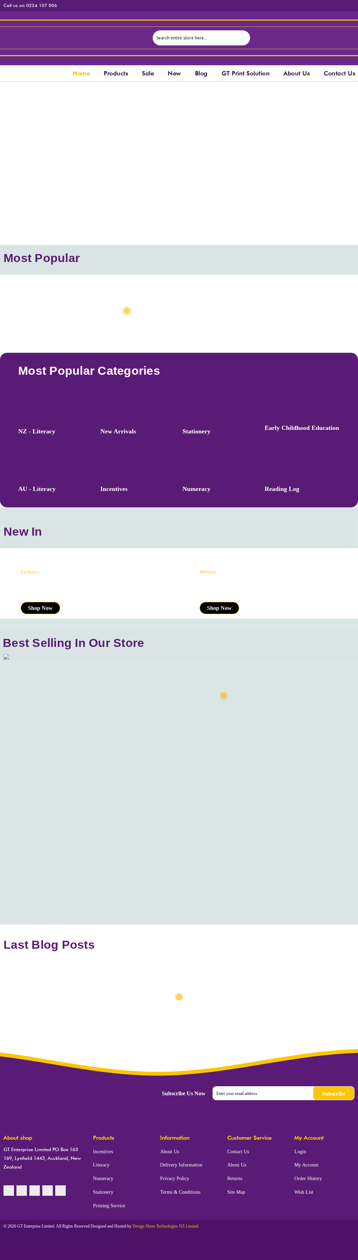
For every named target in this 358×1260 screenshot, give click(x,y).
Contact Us (238, 1151)
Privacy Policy (174, 1178)
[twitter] (21, 1190)
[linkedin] (47, 1190)
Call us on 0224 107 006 (30, 5)
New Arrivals (118, 431)
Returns (234, 1178)
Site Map (236, 1192)
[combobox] (201, 37)
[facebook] (8, 1190)
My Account (306, 1165)
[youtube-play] (60, 1190)
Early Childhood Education (302, 427)
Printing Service (109, 1205)
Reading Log (282, 488)
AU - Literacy (37, 488)
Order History (308, 1178)
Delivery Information (181, 1165)
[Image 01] (298, 103)
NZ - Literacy (36, 431)
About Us (169, 1151)
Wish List (303, 1192)
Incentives (114, 488)
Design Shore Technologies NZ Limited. (166, 1226)
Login (300, 1151)
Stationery (196, 431)
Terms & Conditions (180, 1192)
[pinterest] (34, 1190)
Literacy (101, 1165)
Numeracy (196, 488)
